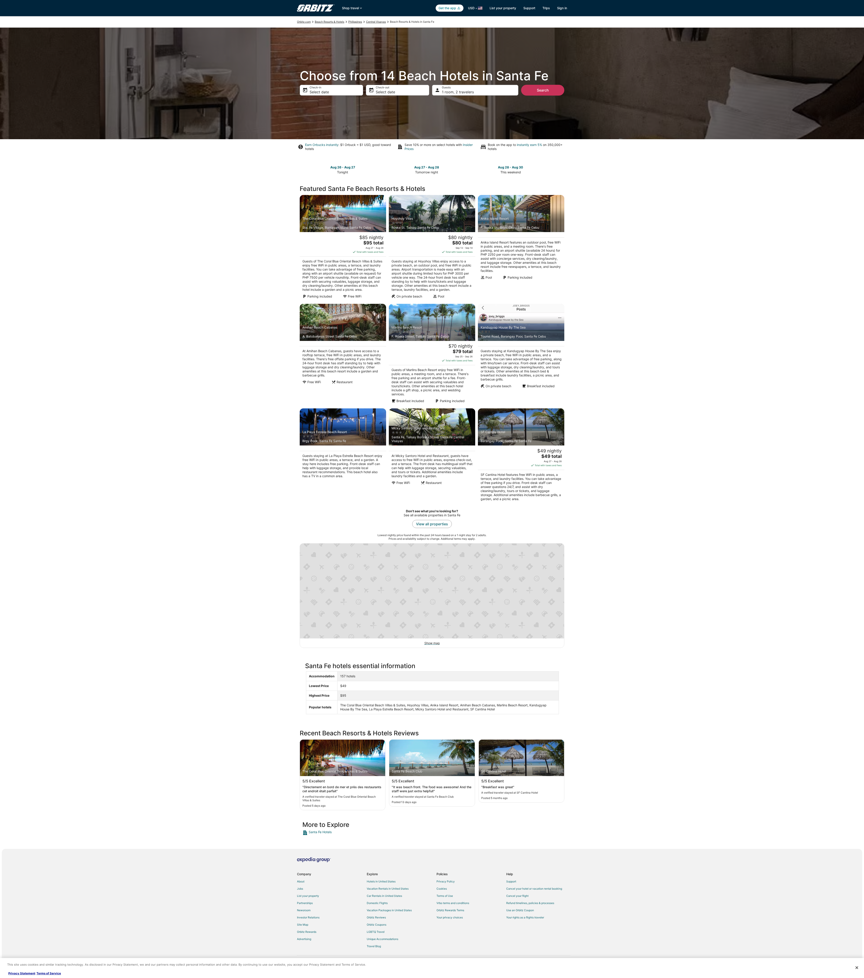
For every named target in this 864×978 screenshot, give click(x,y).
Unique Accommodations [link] (382, 939)
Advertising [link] (304, 939)
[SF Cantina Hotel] (521, 456)
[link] (334, 832)
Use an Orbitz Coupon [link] (520, 910)
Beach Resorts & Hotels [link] (329, 21)
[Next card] (561, 169)
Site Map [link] (302, 924)
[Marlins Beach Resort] (432, 355)
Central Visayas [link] (376, 21)
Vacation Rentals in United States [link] (388, 888)
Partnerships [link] (305, 903)
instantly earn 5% (529, 145)
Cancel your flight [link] (517, 895)
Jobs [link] (300, 888)
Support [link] (511, 881)
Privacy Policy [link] (445, 881)
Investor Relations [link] (308, 917)
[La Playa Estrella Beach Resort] (343, 456)
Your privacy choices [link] (449, 917)
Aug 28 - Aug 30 (510, 167)
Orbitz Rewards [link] (306, 931)
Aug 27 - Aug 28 (426, 167)
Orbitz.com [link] (304, 21)
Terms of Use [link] (444, 895)
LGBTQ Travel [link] (376, 931)
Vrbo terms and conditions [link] (452, 903)
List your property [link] (308, 895)
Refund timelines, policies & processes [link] (530, 903)
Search (543, 90)
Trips (546, 8)
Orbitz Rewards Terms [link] (450, 910)
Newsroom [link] (303, 910)
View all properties (432, 524)
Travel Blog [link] (374, 946)
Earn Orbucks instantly (321, 145)
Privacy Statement (21, 973)
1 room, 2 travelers (458, 92)
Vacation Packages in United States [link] (389, 910)
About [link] (300, 881)
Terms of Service (48, 973)
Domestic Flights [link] (377, 903)
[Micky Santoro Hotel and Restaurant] (432, 456)
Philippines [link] (355, 21)
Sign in (562, 8)
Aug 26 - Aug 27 (342, 167)
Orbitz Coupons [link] (376, 924)
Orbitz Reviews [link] (376, 917)
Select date (319, 92)
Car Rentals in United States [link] (384, 895)
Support (529, 8)
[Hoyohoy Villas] (432, 248)
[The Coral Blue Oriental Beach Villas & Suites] (343, 248)
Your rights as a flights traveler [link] (525, 917)
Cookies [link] (441, 888)
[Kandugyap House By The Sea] (521, 355)
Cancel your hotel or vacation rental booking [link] (534, 888)
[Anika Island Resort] (521, 248)
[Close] (857, 968)
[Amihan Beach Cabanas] (343, 355)
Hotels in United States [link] (381, 881)
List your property (503, 8)
